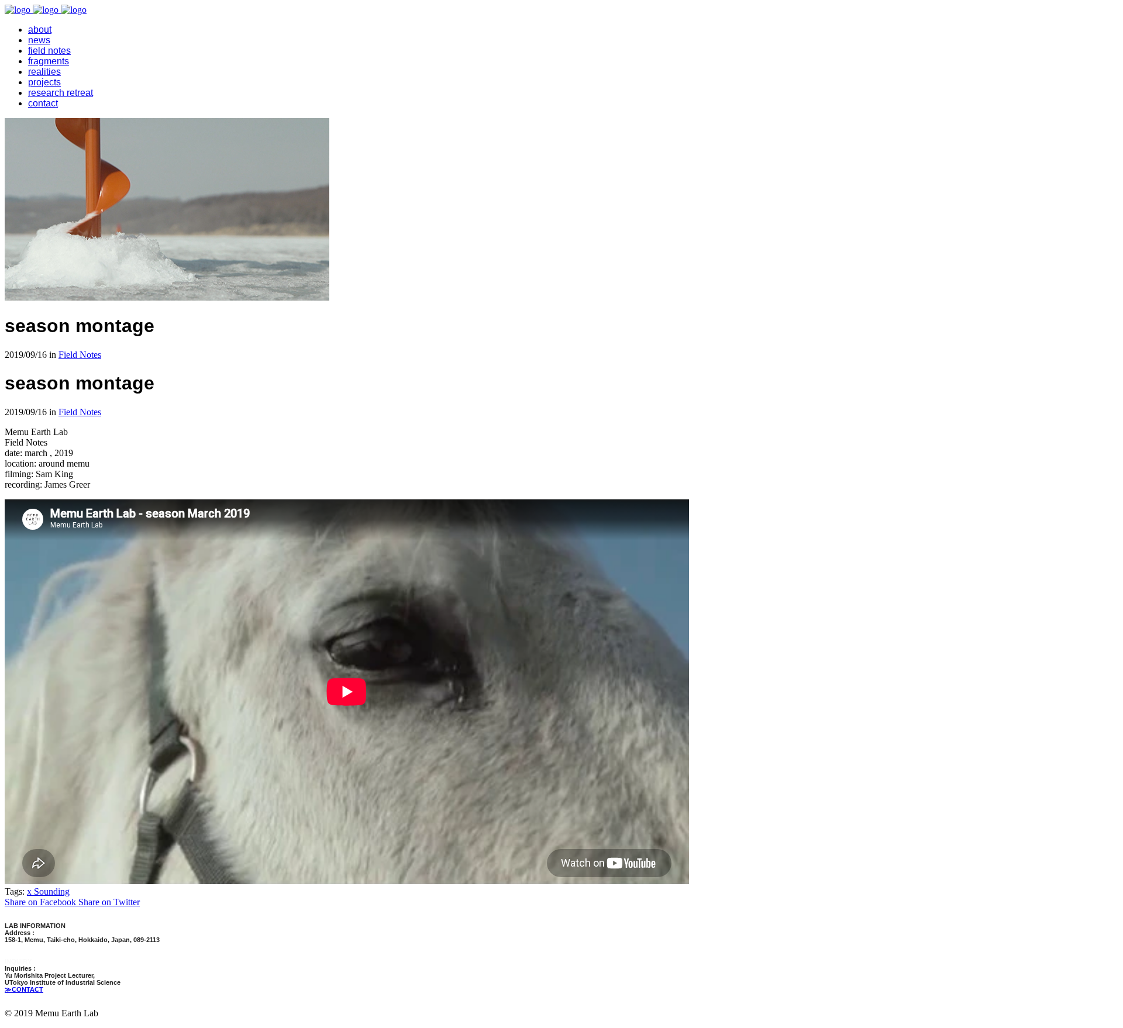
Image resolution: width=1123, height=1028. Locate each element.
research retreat (60, 93)
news (39, 40)
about (39, 30)
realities (44, 72)
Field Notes (79, 355)
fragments (48, 61)
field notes (49, 51)
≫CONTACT (24, 989)
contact (43, 103)
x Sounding (48, 891)
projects (44, 82)
